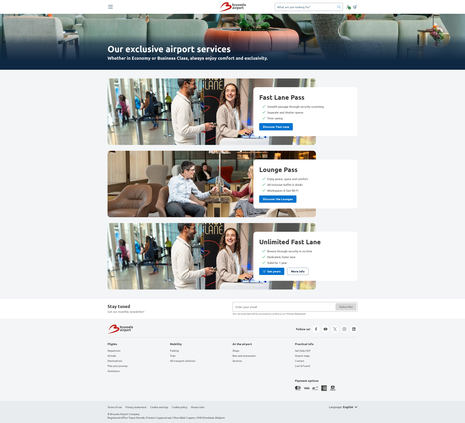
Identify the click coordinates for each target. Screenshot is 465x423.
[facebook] (316, 329)
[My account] (348, 7)
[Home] (232, 7)
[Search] (339, 7)
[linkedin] (353, 329)
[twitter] (335, 329)
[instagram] (344, 329)
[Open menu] (110, 7)
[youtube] (325, 329)
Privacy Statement (296, 313)
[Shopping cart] (354, 6)
